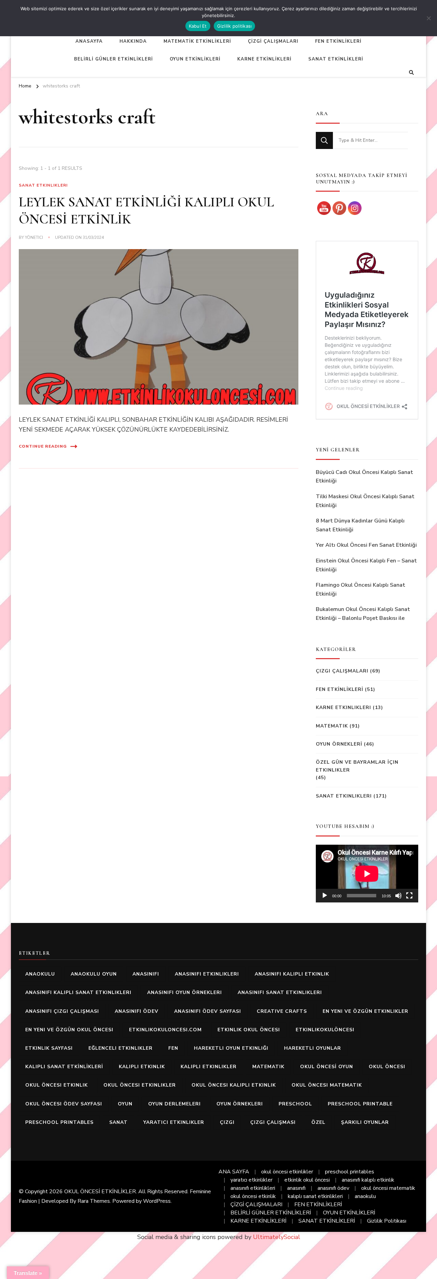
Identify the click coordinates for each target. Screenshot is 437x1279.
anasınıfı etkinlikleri (207, 974)
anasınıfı (145, 974)
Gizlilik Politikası (386, 1221)
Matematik (332, 726)
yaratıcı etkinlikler (173, 1122)
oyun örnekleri (239, 1104)
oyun (125, 1104)
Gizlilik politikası (234, 26)
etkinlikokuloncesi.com (165, 1029)
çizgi (227, 1122)
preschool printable (360, 1104)
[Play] (324, 895)
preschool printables (59, 1122)
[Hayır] (428, 18)
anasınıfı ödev (136, 1011)
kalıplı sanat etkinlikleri (315, 1196)
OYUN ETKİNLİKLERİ (195, 59)
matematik (268, 1066)
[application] (367, 873)
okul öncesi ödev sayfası (63, 1104)
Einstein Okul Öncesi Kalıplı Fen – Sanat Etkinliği (366, 565)
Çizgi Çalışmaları (342, 671)
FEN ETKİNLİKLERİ (338, 41)
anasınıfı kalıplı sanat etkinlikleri (78, 992)
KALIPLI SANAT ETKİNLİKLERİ (64, 1066)
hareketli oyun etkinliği (231, 1048)
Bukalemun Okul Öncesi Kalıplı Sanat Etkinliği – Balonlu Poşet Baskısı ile (363, 614)
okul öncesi (387, 1066)
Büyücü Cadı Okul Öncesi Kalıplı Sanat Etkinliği (364, 476)
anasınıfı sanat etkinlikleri (280, 992)
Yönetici (34, 237)
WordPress (157, 1201)
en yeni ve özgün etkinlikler (365, 1011)
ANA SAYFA (233, 1171)
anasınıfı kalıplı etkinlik (292, 974)
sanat (118, 1122)
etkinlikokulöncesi (325, 1029)
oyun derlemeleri (174, 1104)
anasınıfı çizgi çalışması (62, 1011)
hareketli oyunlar (312, 1048)
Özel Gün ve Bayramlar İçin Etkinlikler (357, 766)
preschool (295, 1104)
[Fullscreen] (409, 895)
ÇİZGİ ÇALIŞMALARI (273, 41)
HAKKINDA (133, 41)
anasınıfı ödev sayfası (207, 1011)
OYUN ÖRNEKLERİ (339, 744)
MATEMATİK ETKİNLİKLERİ (197, 41)
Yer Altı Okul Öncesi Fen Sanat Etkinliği (366, 545)
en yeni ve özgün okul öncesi (69, 1029)
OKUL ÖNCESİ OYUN (326, 1066)
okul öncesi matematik (327, 1085)
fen (173, 1048)
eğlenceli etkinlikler (120, 1048)
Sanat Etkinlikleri (43, 185)
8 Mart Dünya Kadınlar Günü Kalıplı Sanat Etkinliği (360, 525)
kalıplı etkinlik (142, 1066)
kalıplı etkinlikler (209, 1066)
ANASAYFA (89, 41)
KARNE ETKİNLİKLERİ (264, 59)
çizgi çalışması (273, 1122)
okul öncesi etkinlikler (139, 1085)
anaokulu (40, 974)
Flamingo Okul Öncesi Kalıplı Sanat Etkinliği (360, 589)
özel (318, 1122)
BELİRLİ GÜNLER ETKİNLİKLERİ (113, 59)
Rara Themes (93, 1201)
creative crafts (282, 1011)
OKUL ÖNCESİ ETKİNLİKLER (100, 1191)
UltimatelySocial (276, 1237)
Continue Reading (43, 446)
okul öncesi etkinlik (56, 1085)
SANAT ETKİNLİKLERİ (335, 59)
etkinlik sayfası (49, 1048)
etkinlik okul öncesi (248, 1029)
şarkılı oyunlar (365, 1122)
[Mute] (398, 895)
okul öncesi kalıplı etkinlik (234, 1085)
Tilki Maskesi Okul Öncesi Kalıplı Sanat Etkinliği (365, 501)
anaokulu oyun (94, 974)
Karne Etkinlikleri (343, 707)
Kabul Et (198, 26)
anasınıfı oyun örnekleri (184, 992)
